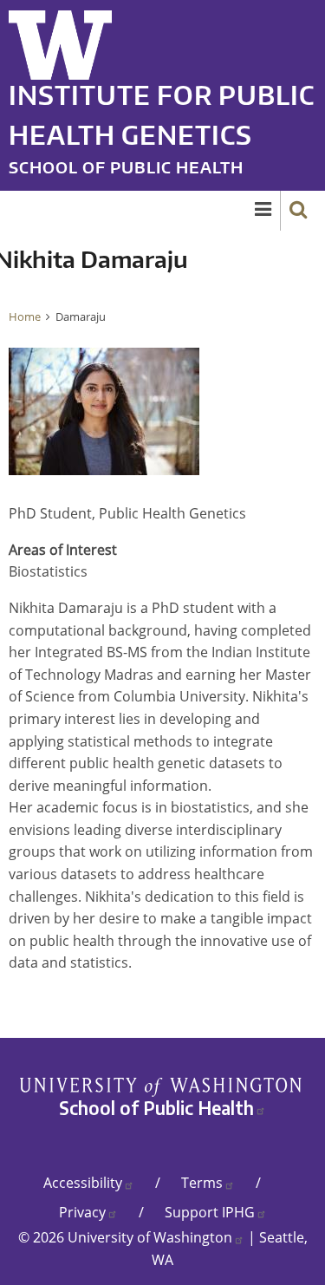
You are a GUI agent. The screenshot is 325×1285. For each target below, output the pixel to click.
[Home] (60, 38)
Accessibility (82, 1182)
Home (25, 316)
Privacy (82, 1212)
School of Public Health (126, 167)
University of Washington (150, 1237)
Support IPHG (210, 1212)
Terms (202, 1182)
